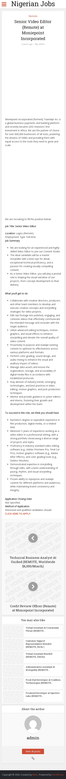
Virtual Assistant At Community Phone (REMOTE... (42, 629)
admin (41, 44)
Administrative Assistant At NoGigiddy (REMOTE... (40, 668)
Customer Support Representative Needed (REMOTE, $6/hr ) (38, 643)
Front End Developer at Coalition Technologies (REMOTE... (43, 681)
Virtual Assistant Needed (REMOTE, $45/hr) (39, 655)
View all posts (33, 751)
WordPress (57, 774)
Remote (33, 16)
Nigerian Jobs (33, 4)
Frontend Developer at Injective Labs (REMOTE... (43, 694)
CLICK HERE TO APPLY (17, 513)
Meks (35, 774)
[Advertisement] (33, 83)
